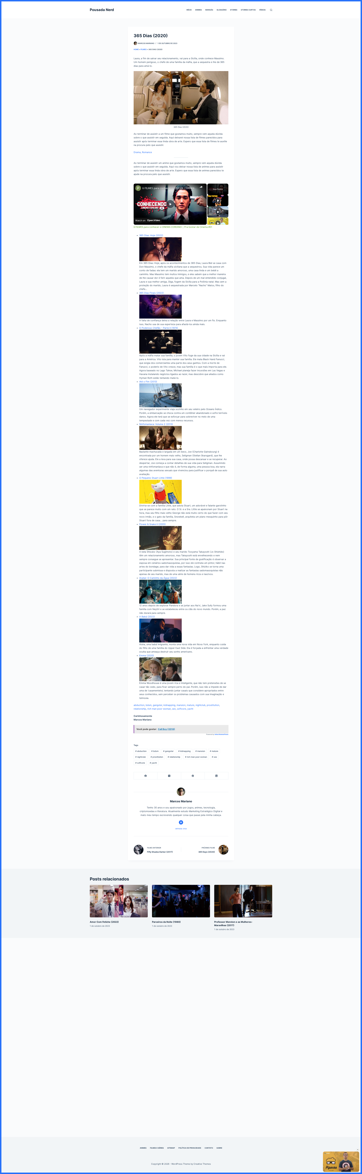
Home (136, 49)
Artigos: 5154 (181, 829)
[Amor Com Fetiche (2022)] (119, 901)
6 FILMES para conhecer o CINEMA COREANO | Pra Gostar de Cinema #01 (169, 188)
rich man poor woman (159, 708)
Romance (147, 152)
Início (189, 10)
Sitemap (171, 1148)
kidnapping (169, 705)
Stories (233, 10)
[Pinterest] (193, 775)
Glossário (222, 10)
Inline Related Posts (221, 734)
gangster (157, 705)
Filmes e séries (157, 1148)
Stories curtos (248, 10)
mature (190, 705)
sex (174, 708)
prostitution (213, 705)
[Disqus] (181, 985)
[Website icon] (181, 822)
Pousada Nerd (102, 10)
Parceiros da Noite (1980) (166, 921)
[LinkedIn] (216, 775)
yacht (190, 708)
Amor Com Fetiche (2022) (104, 921)
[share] (201, 187)
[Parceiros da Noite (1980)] (181, 901)
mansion (181, 705)
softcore (181, 708)
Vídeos (262, 10)
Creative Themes (202, 1164)
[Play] (218, 200)
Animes (198, 10)
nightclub (200, 705)
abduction (139, 705)
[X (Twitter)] (169, 775)
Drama (137, 152)
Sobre (219, 1148)
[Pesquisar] (271, 10)
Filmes (144, 49)
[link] (138, 188)
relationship (140, 708)
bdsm (149, 705)
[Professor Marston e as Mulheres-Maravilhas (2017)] (243, 901)
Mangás (209, 10)
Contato (209, 1148)
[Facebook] (145, 775)
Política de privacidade (189, 1148)
